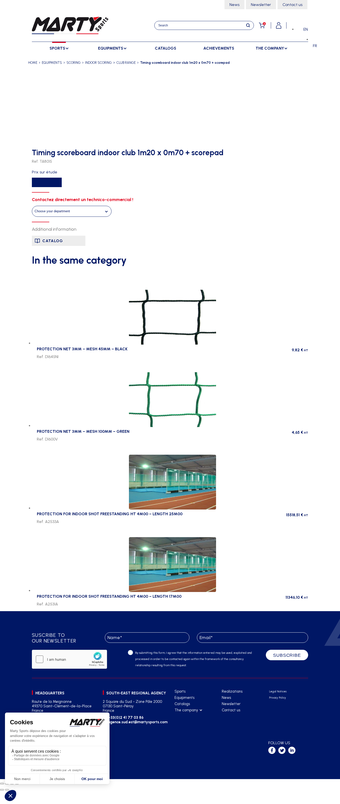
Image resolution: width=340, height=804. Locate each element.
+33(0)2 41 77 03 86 (126, 717)
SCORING (73, 63)
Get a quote (47, 182)
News (234, 4)
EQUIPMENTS (52, 63)
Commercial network (191, 723)
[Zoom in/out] (2, 783)
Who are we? (185, 716)
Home (32, 63)
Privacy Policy (277, 697)
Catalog (52, 240)
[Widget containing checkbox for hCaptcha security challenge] (69, 659)
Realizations (232, 691)
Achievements (218, 48)
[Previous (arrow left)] (2, 790)
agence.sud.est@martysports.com (137, 722)
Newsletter (261, 4)
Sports (179, 691)
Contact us (292, 4)
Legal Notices (277, 691)
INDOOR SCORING (98, 63)
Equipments (184, 697)
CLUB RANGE (126, 63)
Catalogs (165, 48)
